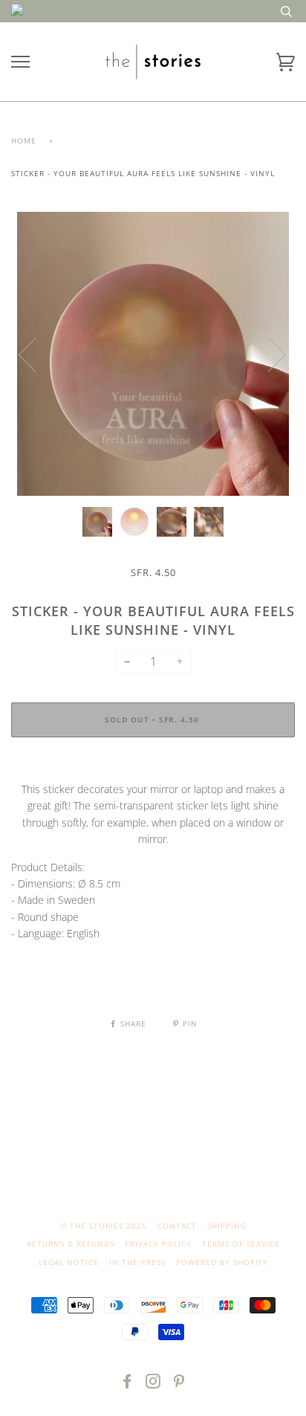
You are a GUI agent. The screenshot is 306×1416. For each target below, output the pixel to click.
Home (23, 140)
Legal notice (69, 1262)
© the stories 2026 (103, 1226)
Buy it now (153, 765)
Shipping (227, 1226)
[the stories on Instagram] (153, 1384)
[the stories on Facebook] (127, 1384)
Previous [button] (36, 354)
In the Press (137, 1262)
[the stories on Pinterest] (179, 1384)
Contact (177, 1226)
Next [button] (268, 354)
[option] (153, 354)
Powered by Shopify (222, 1262)
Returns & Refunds (70, 1243)
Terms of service (241, 1243)
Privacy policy (158, 1243)
